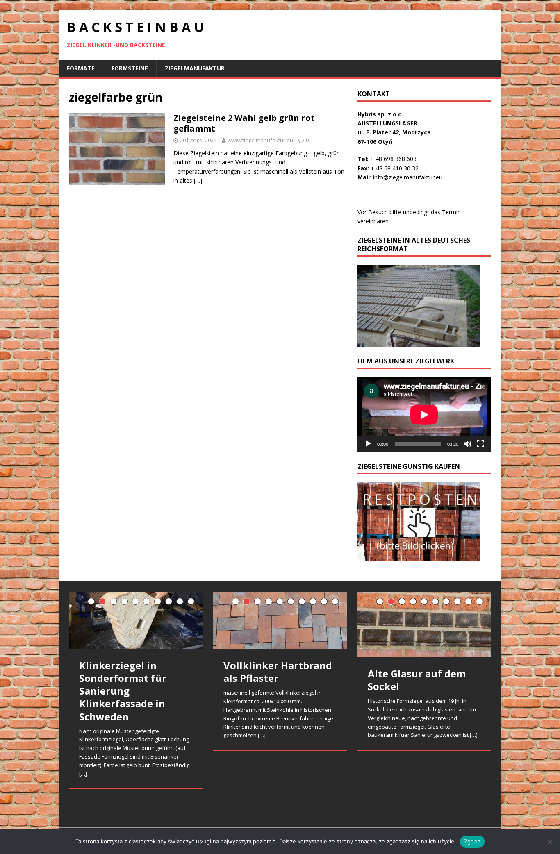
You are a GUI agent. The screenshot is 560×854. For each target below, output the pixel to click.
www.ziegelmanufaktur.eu (260, 140)
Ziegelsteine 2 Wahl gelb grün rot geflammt (244, 123)
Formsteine (130, 68)
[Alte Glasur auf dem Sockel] (424, 624)
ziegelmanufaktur (195, 68)
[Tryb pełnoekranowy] (480, 444)
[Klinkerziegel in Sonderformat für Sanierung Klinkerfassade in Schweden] (136, 620)
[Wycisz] (467, 444)
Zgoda (472, 841)
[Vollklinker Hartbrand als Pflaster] (280, 620)
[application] (424, 414)
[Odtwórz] (368, 444)
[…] (198, 180)
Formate (81, 68)
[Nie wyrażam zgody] (550, 842)
